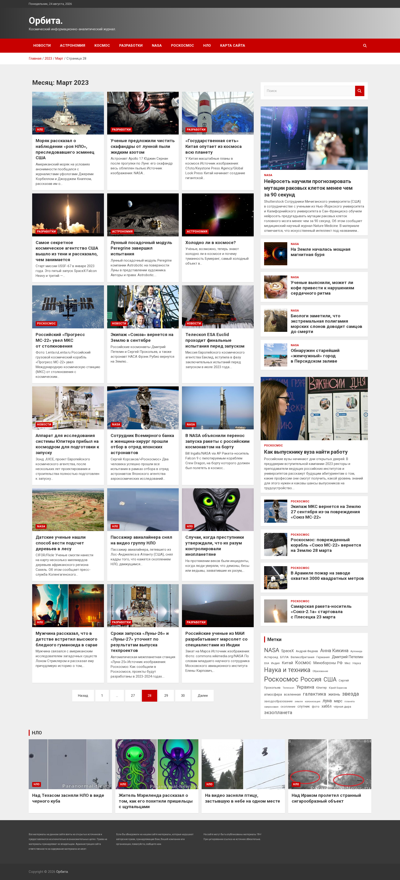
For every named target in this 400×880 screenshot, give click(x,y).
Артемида (356, 651)
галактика (314, 694)
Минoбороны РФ (328, 663)
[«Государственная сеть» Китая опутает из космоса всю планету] (218, 113)
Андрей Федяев (307, 651)
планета (349, 701)
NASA (157, 45)
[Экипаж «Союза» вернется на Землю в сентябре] (143, 307)
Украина (305, 687)
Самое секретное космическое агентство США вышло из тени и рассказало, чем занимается (67, 251)
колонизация (312, 701)
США (330, 679)
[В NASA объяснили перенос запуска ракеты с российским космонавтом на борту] (218, 408)
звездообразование (278, 701)
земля (299, 701)
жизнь (334, 694)
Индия (275, 663)
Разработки (131, 45)
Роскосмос (182, 45)
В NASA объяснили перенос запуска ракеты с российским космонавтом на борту (217, 441)
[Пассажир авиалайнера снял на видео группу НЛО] (143, 509)
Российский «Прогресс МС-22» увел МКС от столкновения (60, 340)
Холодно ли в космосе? (210, 242)
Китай (287, 662)
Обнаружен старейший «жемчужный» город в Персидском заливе (315, 356)
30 (183, 696)
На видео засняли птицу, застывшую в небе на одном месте (242, 798)
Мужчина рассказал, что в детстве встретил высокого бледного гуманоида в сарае (66, 639)
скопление (288, 706)
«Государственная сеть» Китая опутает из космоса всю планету (213, 146)
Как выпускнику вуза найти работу (306, 452)
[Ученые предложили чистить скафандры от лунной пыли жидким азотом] (143, 113)
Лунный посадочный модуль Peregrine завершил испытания (141, 248)
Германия (323, 657)
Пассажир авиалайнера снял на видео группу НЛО (141, 540)
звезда (350, 694)
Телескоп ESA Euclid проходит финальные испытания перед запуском (214, 340)
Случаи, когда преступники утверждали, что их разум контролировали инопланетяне (214, 546)
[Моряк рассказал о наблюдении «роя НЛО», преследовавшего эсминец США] (68, 113)
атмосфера (273, 694)
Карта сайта (232, 45)
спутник (303, 706)
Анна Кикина (334, 650)
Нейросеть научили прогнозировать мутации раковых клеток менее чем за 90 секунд (308, 187)
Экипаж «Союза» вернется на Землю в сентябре (142, 337)
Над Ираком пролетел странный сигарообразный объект (326, 798)
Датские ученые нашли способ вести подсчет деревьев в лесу (61, 543)
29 (166, 696)
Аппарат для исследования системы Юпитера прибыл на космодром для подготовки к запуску (67, 444)
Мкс (347, 663)
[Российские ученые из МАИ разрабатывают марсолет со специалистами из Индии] (218, 605)
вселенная (292, 694)
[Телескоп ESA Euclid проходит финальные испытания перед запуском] (218, 307)
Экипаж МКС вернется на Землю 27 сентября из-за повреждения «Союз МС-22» (326, 512)
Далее (203, 696)
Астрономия (72, 45)
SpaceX (287, 651)
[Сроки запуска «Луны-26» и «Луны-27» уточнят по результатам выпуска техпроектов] (143, 605)
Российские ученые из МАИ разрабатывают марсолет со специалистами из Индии (216, 639)
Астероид (271, 657)
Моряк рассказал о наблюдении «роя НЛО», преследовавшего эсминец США (65, 149)
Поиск (359, 91)
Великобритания (302, 657)
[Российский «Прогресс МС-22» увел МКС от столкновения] (68, 307)
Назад (83, 696)
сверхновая (271, 706)
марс (338, 701)
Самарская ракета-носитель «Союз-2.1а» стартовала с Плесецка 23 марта (321, 612)
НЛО (207, 45)
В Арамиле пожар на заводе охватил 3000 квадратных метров (327, 575)
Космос (102, 45)
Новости (42, 45)
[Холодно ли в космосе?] (218, 214)
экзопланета (278, 712)
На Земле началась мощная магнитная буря (320, 252)
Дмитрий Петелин (347, 657)
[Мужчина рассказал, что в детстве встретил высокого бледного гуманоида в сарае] (68, 605)
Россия (311, 679)
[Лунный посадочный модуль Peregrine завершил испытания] (143, 214)
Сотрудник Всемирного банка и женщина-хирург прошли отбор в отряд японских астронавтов (142, 444)
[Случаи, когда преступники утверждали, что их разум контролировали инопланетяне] (218, 509)
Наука (357, 663)
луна (327, 700)
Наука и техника (287, 670)
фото (315, 706)
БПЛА (284, 657)
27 (133, 696)
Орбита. (46, 20)
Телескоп (288, 687)
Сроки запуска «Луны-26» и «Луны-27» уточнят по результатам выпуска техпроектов (140, 642)
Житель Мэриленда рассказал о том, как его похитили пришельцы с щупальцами (156, 801)
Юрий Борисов (338, 687)
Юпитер (321, 687)
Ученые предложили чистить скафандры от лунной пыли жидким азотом (143, 146)
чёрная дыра (342, 706)
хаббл (326, 706)
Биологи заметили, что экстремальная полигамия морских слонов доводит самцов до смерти (326, 323)
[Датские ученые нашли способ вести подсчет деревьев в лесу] (68, 509)
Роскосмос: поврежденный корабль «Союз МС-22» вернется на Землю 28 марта (326, 545)
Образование (320, 671)
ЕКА (266, 663)
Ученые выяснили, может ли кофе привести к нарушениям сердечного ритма (322, 288)
